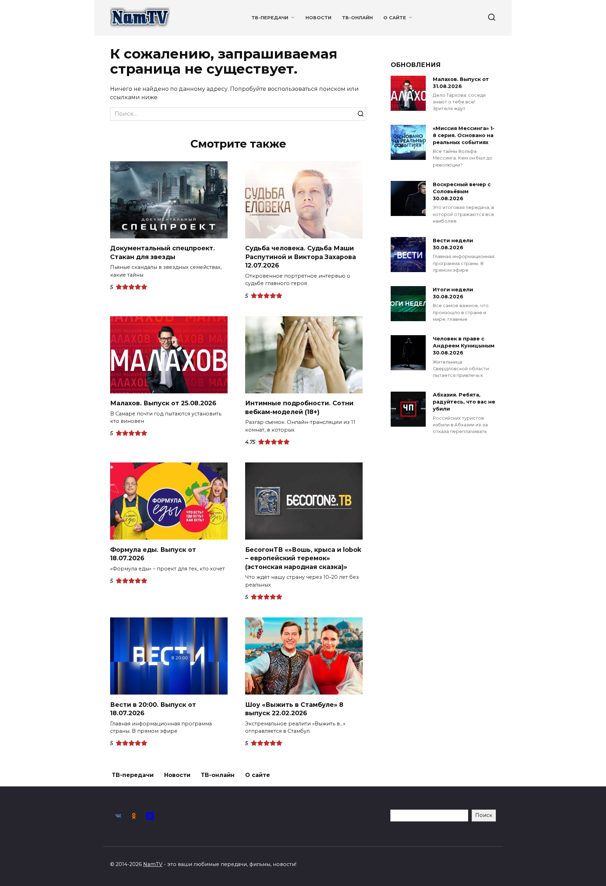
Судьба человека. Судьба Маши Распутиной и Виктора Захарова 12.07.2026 (300, 256)
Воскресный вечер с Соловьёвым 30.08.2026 (462, 191)
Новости (318, 17)
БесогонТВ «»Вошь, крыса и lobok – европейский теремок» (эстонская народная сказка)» (303, 558)
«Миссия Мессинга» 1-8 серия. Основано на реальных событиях (463, 135)
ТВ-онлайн (357, 17)
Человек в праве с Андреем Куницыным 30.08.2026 (463, 346)
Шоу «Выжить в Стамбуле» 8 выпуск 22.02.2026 (294, 709)
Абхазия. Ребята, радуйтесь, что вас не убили (464, 402)
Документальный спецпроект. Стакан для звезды (162, 252)
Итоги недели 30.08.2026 (453, 293)
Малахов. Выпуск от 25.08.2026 (163, 403)
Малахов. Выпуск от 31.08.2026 (461, 82)
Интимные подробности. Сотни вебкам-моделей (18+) (299, 407)
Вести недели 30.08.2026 (453, 244)
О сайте (394, 17)
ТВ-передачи (269, 17)
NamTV (152, 864)
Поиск (483, 815)
